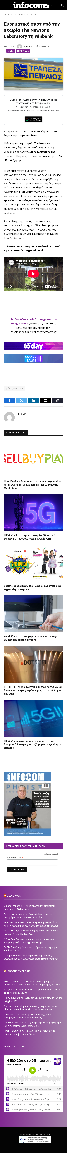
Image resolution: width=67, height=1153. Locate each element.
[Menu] (5, 5)
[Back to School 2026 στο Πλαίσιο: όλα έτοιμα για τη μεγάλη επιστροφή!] (33, 563)
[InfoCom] (33, 5)
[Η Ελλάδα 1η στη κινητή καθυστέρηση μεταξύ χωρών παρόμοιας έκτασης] (33, 613)
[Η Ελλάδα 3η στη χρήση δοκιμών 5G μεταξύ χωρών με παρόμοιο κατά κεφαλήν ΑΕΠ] (33, 512)
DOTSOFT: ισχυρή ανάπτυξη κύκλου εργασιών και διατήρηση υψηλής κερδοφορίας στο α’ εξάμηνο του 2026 (33, 690)
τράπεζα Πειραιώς (14, 388)
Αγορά (11, 51)
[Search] (62, 5)
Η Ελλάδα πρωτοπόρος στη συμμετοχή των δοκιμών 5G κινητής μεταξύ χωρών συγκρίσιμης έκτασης (32, 744)
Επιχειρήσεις (23, 51)
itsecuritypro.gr (19, 971)
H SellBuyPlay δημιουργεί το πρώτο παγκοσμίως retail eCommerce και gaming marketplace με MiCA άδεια (32, 485)
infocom (30, 46)
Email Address (15, 857)
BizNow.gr (14, 895)
